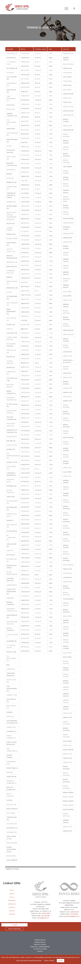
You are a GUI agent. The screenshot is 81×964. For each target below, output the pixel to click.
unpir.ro (11, 894)
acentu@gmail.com (43, 918)
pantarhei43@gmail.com (71, 916)
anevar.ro (12, 907)
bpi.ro (12, 890)
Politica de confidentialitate (40, 947)
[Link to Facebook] (74, 8)
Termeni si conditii (40, 949)
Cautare (40, 951)
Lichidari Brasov (40, 940)
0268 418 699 (46, 913)
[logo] (17, 8)
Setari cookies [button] (49, 960)
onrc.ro (12, 897)
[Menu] (65, 8)
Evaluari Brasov (40, 942)
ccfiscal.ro (12, 914)
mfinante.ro (12, 900)
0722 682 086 (45, 916)
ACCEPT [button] (60, 960)
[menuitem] (65, 8)
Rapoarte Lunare (40, 944)
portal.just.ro (12, 904)
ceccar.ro (12, 911)
